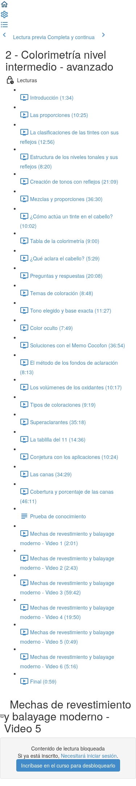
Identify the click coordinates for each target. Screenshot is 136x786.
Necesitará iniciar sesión (89, 755)
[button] (4, 6)
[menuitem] (4, 16)
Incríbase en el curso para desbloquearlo (68, 765)
